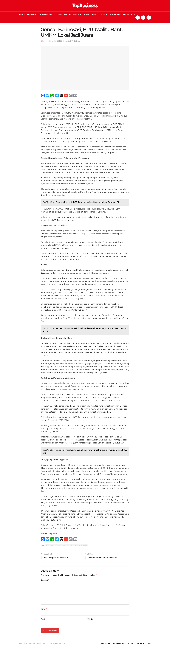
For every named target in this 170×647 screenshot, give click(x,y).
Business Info (46, 14)
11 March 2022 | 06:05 (56, 41)
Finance (77, 14)
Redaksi (103, 643)
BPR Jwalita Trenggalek (55, 545)
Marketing (115, 14)
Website (90, 619)
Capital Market (63, 14)
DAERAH (103, 14)
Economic (32, 14)
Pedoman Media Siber (116, 643)
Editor (43, 41)
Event (126, 14)
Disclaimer (140, 643)
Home (22, 14)
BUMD (94, 14)
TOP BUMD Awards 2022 (77, 545)
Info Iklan (130, 643)
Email (44, 619)
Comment (45, 580)
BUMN (86, 14)
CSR (133, 14)
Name (44, 609)
